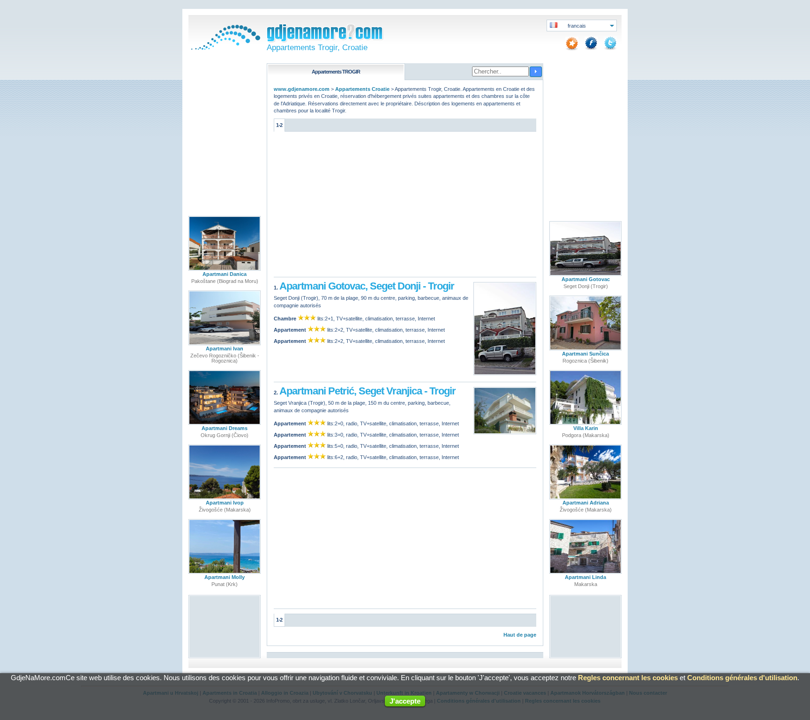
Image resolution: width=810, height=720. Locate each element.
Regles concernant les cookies (628, 678)
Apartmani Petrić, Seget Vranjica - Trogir (367, 391)
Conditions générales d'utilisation (742, 678)
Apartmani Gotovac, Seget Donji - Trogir (366, 286)
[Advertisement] (405, 206)
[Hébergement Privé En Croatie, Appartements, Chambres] (224, 48)
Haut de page (519, 635)
